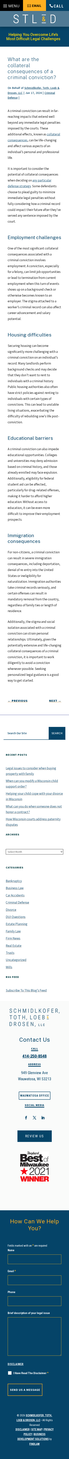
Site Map (36, 1429)
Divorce (11, 910)
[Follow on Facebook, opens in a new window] (26, 1117)
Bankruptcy (14, 881)
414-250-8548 (34, 1056)
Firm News (13, 938)
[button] (11, 6)
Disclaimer (16, 1364)
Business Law (15, 888)
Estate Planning (16, 924)
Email (12, 1271)
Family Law (13, 931)
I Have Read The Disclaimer (30, 1373)
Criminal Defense (17, 902)
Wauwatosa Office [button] (34, 1095)
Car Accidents (15, 895)
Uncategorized (16, 960)
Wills (9, 967)
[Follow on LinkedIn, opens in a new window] (42, 1117)
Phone (11, 1292)
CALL (59, 6)
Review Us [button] (34, 1136)
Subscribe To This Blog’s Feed (26, 990)
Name (11, 1250)
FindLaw (34, 1444)
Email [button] (37, 5)
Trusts (10, 953)
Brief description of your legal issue (29, 1313)
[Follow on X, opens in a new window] (34, 1117)
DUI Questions (15, 917)
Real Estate (13, 946)
